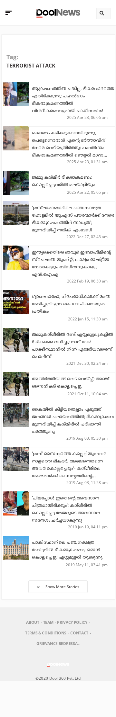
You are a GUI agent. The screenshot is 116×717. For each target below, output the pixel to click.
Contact (79, 633)
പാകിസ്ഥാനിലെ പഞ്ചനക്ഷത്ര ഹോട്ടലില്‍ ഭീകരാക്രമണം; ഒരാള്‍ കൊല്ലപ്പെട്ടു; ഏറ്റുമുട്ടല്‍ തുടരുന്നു (67, 550)
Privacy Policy (72, 622)
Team (48, 622)
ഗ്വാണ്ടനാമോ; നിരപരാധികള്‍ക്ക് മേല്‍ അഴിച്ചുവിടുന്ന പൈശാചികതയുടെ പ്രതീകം (71, 304)
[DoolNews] (57, 13)
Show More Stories (62, 586)
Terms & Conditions (45, 633)
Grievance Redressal (58, 643)
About (32, 622)
